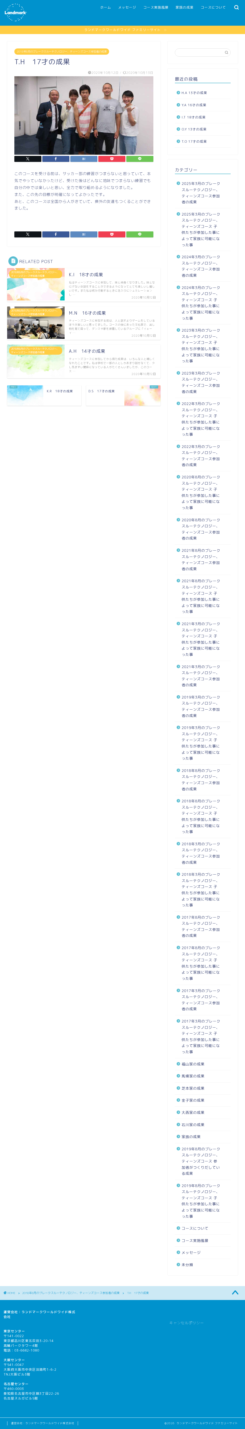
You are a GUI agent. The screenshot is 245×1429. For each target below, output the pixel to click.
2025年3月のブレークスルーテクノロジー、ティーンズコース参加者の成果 (201, 193)
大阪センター (14, 1360)
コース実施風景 (155, 7)
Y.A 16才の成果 (194, 105)
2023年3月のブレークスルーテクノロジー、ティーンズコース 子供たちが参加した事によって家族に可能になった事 (201, 346)
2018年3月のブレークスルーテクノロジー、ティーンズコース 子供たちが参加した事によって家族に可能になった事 (201, 890)
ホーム (105, 7)
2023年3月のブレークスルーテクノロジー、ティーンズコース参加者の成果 (201, 382)
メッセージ (127, 7)
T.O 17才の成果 (194, 141)
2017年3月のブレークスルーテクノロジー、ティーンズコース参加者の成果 (201, 1000)
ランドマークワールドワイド (45, 1312)
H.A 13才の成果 (194, 92)
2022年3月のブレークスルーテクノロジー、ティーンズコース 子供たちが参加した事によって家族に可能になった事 (201, 419)
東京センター (14, 1331)
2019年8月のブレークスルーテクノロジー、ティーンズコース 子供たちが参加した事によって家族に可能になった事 (201, 1201)
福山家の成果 (193, 1064)
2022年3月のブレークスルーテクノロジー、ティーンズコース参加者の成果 (201, 456)
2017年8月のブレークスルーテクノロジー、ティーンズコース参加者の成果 (201, 926)
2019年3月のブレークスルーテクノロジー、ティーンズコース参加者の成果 (201, 706)
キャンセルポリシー (186, 1322)
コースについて (213, 7)
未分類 (187, 1264)
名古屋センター (16, 1384)
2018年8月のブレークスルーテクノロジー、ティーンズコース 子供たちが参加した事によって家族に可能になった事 (201, 816)
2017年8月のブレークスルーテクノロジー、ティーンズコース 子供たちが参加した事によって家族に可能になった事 (201, 963)
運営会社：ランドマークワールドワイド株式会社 (42, 1423)
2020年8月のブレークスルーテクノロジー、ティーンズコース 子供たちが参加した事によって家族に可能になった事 (201, 492)
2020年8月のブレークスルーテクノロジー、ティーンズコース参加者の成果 (201, 529)
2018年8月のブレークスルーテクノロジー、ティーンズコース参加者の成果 (62, 51)
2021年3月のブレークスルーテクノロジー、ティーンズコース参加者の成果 (201, 676)
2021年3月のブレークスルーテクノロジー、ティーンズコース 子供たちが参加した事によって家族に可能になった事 (201, 639)
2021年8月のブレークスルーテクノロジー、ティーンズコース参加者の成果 (201, 559)
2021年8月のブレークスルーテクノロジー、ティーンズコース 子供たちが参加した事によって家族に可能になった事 (201, 596)
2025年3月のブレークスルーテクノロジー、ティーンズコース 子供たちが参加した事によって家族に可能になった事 (201, 229)
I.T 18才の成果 (194, 117)
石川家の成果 (193, 1124)
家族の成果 (185, 7)
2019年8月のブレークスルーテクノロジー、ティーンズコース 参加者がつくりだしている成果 (201, 1161)
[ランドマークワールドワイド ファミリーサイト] (16, 21)
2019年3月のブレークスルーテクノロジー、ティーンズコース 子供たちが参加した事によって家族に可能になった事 (201, 743)
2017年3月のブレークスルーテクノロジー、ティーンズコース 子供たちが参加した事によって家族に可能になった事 (201, 1036)
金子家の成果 (193, 1100)
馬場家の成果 (193, 1076)
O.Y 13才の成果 (194, 129)
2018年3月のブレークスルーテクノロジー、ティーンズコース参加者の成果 (201, 853)
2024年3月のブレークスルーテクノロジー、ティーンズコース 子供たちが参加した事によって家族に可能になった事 (201, 303)
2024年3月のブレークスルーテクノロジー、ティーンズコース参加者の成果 (201, 266)
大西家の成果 (193, 1112)
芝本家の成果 (193, 1088)
